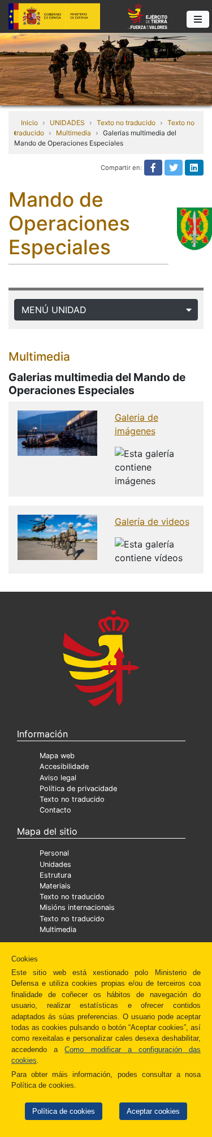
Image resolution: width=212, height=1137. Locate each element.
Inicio (29, 122)
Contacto (55, 810)
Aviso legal (58, 777)
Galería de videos (152, 521)
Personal (54, 853)
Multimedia (73, 133)
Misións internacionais (77, 907)
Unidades (55, 864)
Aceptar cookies (153, 1111)
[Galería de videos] (57, 536)
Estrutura (55, 875)
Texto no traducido (126, 122)
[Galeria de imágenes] (57, 432)
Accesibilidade (64, 766)
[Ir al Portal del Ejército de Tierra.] (106, 68)
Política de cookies (63, 1111)
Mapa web (57, 755)
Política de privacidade (78, 788)
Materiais (55, 886)
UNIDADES (67, 122)
